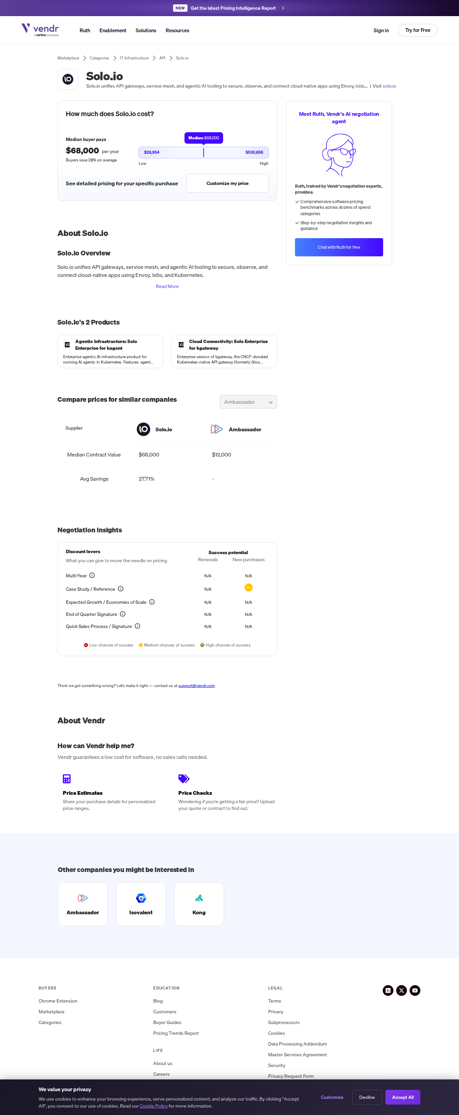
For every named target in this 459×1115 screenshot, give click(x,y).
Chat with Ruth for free (339, 247)
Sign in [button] (381, 30)
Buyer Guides (167, 1022)
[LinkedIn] (388, 990)
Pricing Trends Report (176, 1033)
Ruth (85, 30)
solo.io (389, 86)
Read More (167, 286)
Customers (164, 1011)
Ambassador (239, 401)
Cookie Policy (154, 1106)
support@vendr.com (196, 685)
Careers (161, 1074)
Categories (50, 1022)
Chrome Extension (58, 1001)
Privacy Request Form (291, 1076)
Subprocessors (284, 1022)
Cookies (276, 1033)
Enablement (112, 30)
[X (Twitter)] (401, 990)
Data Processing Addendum (297, 1044)
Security (276, 1065)
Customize (332, 1097)
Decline (367, 1097)
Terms (274, 1001)
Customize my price (228, 183)
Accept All (403, 1097)
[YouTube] (415, 990)
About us (162, 1063)
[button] (146, 30)
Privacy (275, 1011)
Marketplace (52, 1011)
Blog (158, 1001)
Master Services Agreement (297, 1054)
